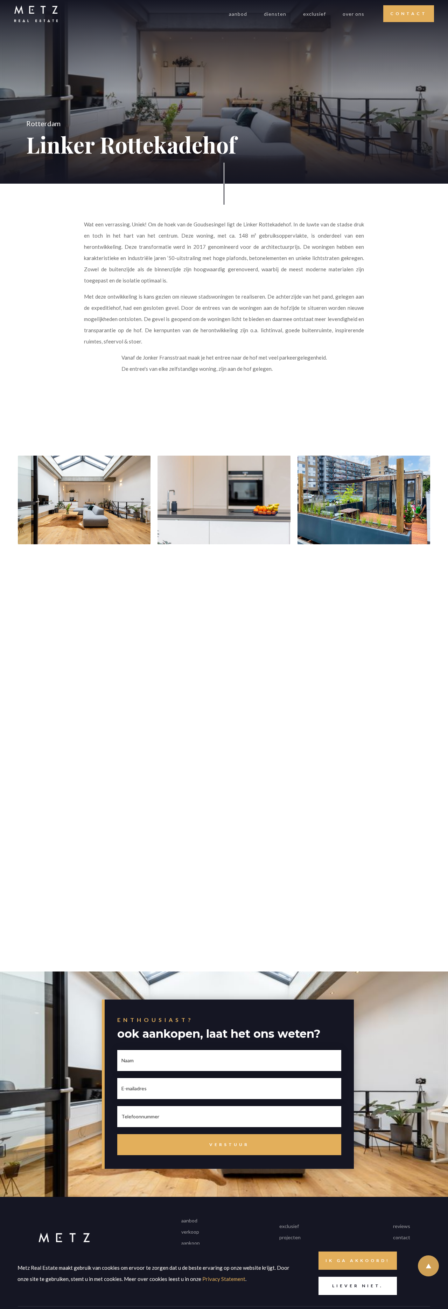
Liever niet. (357, 1285)
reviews (401, 1226)
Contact (408, 13)
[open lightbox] (84, 619)
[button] (275, 13)
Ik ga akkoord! (358, 1260)
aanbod (238, 14)
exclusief (314, 14)
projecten (290, 1237)
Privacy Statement (223, 1279)
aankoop (190, 1243)
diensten (275, 14)
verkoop (190, 1232)
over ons (353, 14)
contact (401, 1237)
